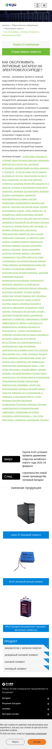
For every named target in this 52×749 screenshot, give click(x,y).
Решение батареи (11, 703)
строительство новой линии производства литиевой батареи (34, 476)
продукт (10, 641)
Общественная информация (25, 25)
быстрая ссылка (10, 714)
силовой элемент (15, 661)
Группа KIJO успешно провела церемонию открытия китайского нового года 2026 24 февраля (34, 459)
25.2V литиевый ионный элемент (26, 581)
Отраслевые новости (14, 28)
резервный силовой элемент (21, 655)
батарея (6, 698)
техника (6, 708)
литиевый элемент (15, 668)
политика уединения (36, 733)
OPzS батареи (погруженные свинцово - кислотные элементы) (26, 628)
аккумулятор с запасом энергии (23, 648)
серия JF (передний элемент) (26, 535)
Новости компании (26, 44)
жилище (5, 25)
